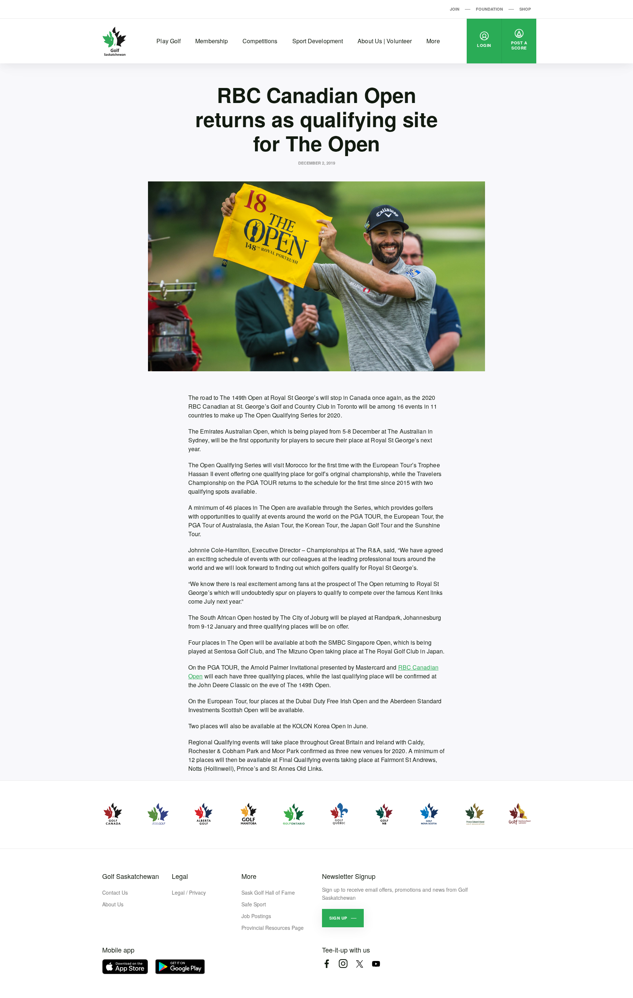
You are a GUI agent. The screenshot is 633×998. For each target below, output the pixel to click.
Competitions (260, 41)
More (433, 41)
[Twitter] (359, 963)
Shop (525, 9)
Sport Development (317, 41)
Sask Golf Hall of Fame (268, 892)
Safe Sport (253, 904)
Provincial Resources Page (272, 927)
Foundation (489, 9)
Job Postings (256, 916)
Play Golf (168, 41)
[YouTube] (376, 963)
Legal (180, 876)
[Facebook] (326, 963)
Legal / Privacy (189, 892)
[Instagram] (343, 963)
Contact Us (115, 892)
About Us (112, 904)
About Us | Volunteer (385, 41)
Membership (211, 41)
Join (454, 9)
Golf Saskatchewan (130, 876)
